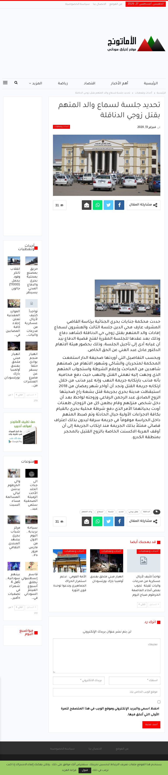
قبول (85, 770)
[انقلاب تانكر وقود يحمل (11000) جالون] (14, 260)
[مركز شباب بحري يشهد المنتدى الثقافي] (14, 520)
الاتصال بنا (99, 4)
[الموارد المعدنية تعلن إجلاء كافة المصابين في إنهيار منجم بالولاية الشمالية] (14, 303)
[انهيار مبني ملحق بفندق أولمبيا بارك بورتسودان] (106, 560)
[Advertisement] (56, 43)
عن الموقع (115, 4)
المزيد (37, 84)
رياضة (63, 84)
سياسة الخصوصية (77, 4)
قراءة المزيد (69, 770)
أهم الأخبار (119, 84)
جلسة (111, 512)
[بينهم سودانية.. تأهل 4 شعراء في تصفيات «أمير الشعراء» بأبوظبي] (14, 566)
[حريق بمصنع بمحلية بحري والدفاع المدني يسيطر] (31, 260)
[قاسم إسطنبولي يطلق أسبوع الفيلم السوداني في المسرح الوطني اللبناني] (31, 566)
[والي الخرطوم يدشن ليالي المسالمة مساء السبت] (14, 473)
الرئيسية (151, 84)
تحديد (121, 512)
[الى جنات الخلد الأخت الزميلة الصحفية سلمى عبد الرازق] (31, 473)
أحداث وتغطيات (61, 127)
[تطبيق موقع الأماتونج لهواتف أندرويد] (23, 432)
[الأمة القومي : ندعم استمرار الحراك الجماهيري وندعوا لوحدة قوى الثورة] (69, 560)
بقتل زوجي (133, 512)
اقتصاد (89, 84)
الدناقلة (146, 512)
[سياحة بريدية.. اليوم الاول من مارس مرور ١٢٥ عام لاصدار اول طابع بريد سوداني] (31, 520)
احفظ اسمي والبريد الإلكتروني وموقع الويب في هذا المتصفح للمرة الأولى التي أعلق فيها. (110, 712)
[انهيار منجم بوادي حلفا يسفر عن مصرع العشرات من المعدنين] (31, 346)
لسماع (100, 512)
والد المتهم (87, 512)
